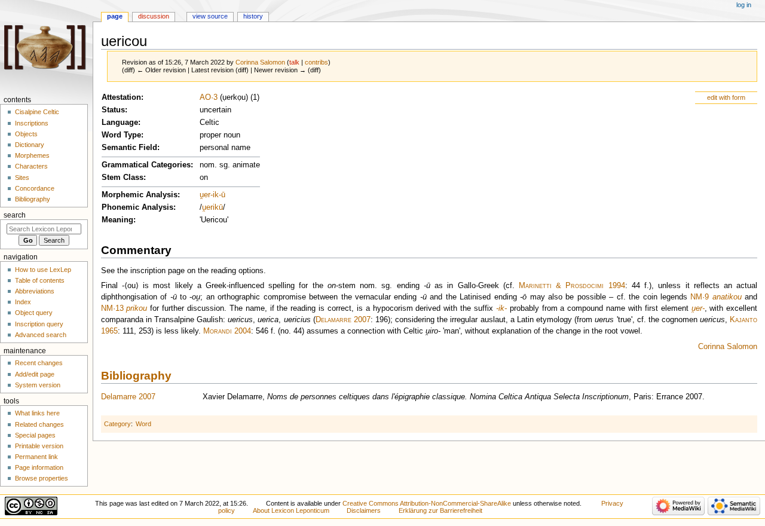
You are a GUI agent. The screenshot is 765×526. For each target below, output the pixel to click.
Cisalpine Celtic (37, 111)
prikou (136, 308)
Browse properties (41, 478)
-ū (222, 195)
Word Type (121, 135)
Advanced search (40, 334)
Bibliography (136, 375)
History (253, 16)
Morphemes (32, 155)
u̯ (204, 207)
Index (23, 301)
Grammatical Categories (146, 165)
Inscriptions (31, 123)
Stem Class (122, 177)
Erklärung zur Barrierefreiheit (440, 510)
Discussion (153, 16)
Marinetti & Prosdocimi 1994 (572, 286)
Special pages (35, 435)
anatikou (727, 297)
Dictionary (29, 144)
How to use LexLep (43, 269)
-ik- (501, 308)
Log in (743, 4)
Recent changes (39, 362)
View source (210, 16)
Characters (31, 166)
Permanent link (36, 456)
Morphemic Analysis (140, 195)
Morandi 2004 (227, 331)
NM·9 (699, 297)
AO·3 (209, 97)
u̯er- (698, 308)
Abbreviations (34, 291)
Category (117, 423)
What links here (37, 413)
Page (115, 16)
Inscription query (39, 324)
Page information (39, 467)
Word (143, 423)
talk (294, 62)
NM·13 (112, 308)
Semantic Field (129, 147)
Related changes (39, 424)
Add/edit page (34, 374)
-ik (214, 195)
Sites (22, 177)
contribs (316, 62)
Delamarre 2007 (343, 320)
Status (113, 110)
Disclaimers (364, 510)
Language (120, 122)
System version (37, 385)
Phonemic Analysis (137, 207)
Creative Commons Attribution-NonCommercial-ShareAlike (426, 503)
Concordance (34, 188)
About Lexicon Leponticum (291, 510)
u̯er (205, 195)
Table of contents (40, 280)
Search (15, 215)
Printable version (39, 445)
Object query (34, 312)
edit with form (726, 97)
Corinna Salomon (727, 346)
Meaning (117, 220)
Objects (26, 133)
